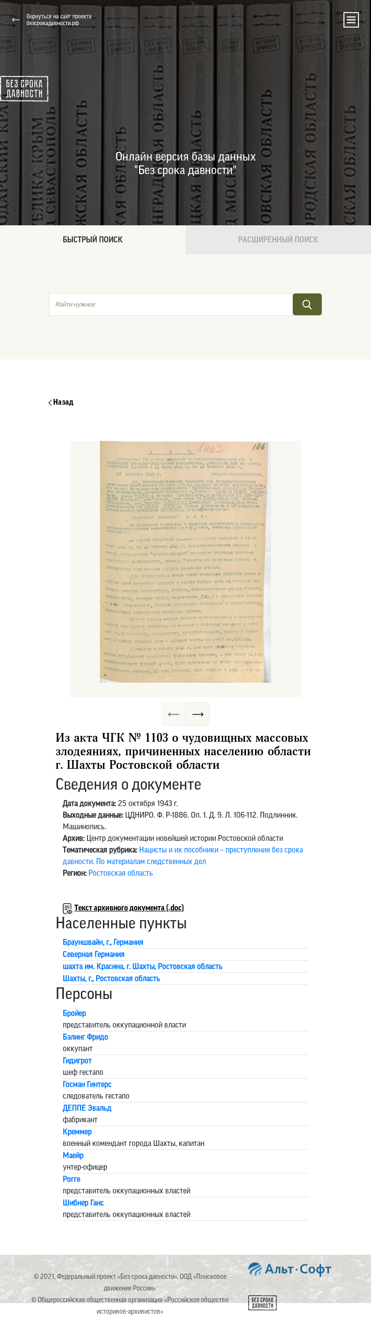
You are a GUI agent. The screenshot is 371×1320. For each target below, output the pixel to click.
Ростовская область (120, 873)
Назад (62, 402)
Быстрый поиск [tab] (93, 240)
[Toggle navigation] (351, 20)
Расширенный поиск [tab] (278, 240)
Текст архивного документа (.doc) (129, 908)
